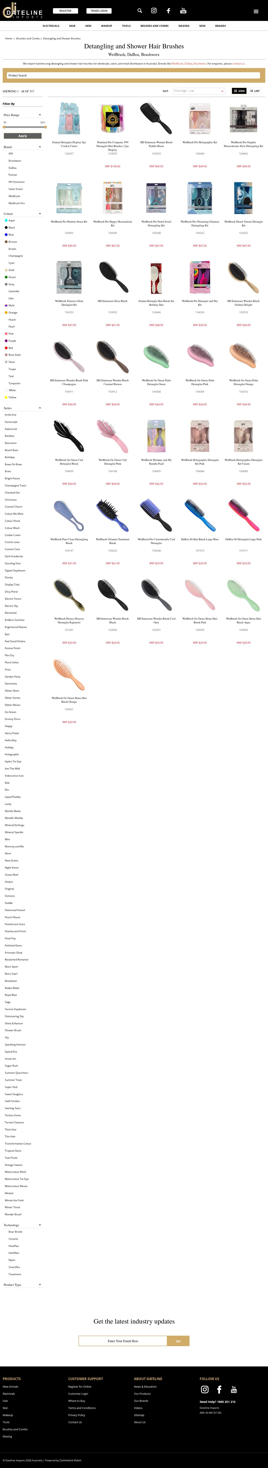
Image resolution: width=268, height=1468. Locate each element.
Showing (18, 91)
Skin (88, 26)
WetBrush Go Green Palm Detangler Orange (243, 382)
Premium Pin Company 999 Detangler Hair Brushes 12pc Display (113, 146)
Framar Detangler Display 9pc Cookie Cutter (69, 144)
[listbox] (199, 91)
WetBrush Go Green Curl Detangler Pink (113, 461)
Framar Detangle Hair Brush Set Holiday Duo (156, 303)
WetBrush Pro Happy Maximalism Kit (112, 223)
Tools (126, 26)
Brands (220, 26)
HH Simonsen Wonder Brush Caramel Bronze (113, 382)
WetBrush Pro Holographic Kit (200, 142)
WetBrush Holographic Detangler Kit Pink (200, 461)
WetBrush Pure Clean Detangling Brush (69, 541)
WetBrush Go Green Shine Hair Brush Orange (69, 700)
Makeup (106, 26)
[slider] (4, 127)
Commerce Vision (70, 1460)
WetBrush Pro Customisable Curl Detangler (156, 541)
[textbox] (130, 75)
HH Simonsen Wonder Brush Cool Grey (156, 620)
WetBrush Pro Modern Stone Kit (69, 221)
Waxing (183, 26)
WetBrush (177, 63)
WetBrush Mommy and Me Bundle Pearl (156, 461)
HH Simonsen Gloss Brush (113, 301)
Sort (165, 91)
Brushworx (200, 63)
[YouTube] (183, 11)
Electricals (51, 26)
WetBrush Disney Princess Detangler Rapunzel (69, 620)
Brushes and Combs (154, 26)
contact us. (238, 63)
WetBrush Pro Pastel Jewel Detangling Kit (156, 223)
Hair (72, 26)
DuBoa (188, 63)
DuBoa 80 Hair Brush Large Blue (200, 539)
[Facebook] (168, 11)
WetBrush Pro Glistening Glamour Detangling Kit (200, 223)
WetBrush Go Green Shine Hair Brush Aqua (243, 620)
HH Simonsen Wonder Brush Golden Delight (243, 303)
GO (178, 1341)
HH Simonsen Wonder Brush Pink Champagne (69, 382)
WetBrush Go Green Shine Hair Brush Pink (199, 620)
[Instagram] (154, 11)
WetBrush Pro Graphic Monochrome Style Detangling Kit (243, 144)
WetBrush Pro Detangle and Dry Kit (200, 303)
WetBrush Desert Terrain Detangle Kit (243, 223)
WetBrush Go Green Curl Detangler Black (69, 461)
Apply (22, 136)
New (202, 26)
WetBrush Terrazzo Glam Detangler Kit (69, 303)
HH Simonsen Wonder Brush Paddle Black (156, 144)
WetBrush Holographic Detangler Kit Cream (243, 461)
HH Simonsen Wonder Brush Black (113, 620)
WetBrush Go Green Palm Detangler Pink (200, 382)
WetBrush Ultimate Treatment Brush (112, 541)
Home (9, 38)
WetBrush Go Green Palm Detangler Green (156, 382)
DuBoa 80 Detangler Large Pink (243, 539)
